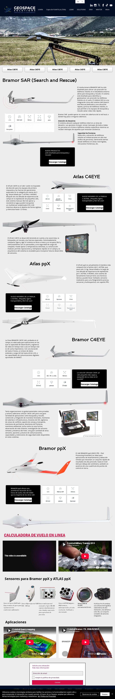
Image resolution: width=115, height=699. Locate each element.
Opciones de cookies (89, 694)
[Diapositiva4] (60, 59)
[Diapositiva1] (56, 59)
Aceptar (105, 694)
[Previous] (12, 41)
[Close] (112, 694)
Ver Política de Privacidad (47, 696)
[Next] (103, 41)
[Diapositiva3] (58, 59)
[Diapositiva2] (54, 59)
